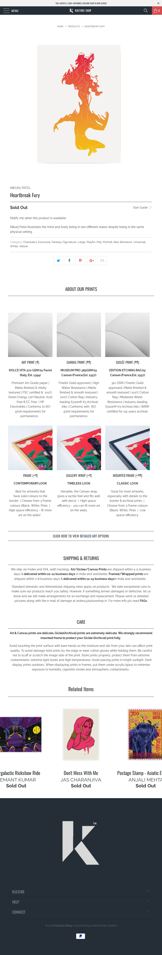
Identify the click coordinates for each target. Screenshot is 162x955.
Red (116, 242)
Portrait (107, 242)
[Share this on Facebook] (69, 260)
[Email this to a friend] (102, 260)
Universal (139, 242)
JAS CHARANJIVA (81, 780)
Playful (90, 242)
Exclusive (44, 242)
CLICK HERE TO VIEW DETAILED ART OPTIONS (81, 536)
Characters (30, 242)
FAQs (143, 600)
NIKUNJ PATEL (20, 188)
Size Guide (140, 207)
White (14, 246)
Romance (126, 242)
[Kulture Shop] (81, 10)
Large (81, 242)
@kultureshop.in (96, 600)
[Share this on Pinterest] (80, 260)
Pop (99, 242)
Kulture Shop (63, 925)
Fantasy (56, 242)
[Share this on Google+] (91, 260)
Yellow (23, 246)
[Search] (147, 10)
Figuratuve (69, 242)
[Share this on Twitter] (58, 260)
